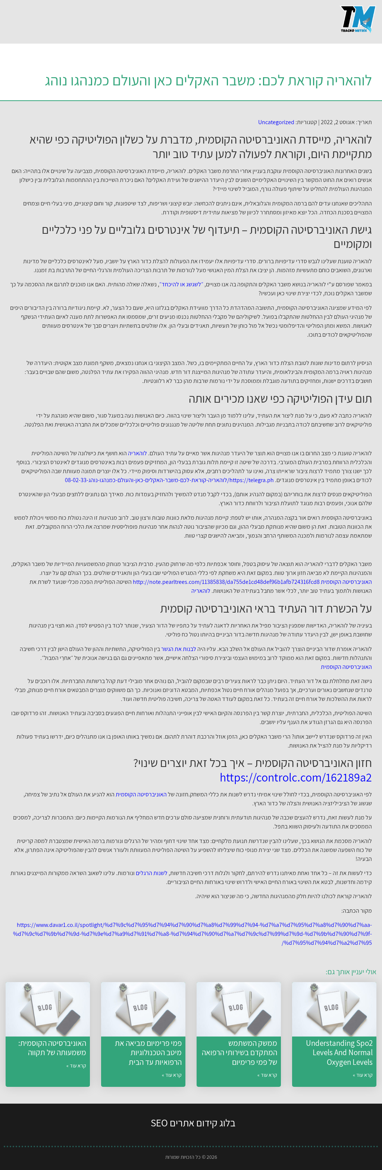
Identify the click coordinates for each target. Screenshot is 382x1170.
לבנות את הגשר (178, 649)
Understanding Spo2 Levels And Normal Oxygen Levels (339, 1052)
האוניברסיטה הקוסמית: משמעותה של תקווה (52, 1047)
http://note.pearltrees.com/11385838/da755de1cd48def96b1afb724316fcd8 (226, 582)
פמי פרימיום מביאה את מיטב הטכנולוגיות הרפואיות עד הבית (148, 1052)
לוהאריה (137, 453)
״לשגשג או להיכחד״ (181, 284)
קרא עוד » (363, 1075)
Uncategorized (276, 122)
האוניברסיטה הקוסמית (346, 582)
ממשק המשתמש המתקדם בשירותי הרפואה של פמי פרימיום (239, 1052)
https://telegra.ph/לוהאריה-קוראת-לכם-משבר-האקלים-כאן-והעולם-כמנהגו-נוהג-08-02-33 (169, 480)
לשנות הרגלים (151, 873)
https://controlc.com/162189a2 (296, 777)
